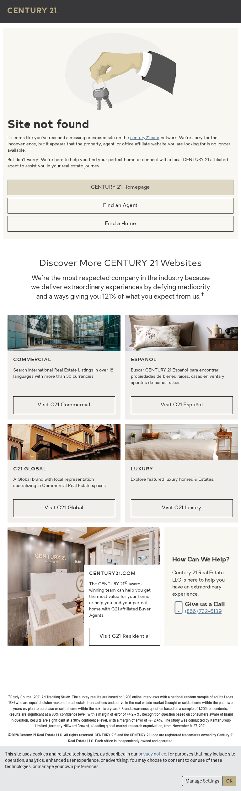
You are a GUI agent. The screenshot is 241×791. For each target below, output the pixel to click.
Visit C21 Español (182, 405)
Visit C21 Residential (124, 636)
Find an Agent (120, 205)
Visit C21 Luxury (181, 508)
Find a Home (120, 223)
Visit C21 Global (64, 508)
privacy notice (152, 754)
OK (229, 781)
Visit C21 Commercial (64, 405)
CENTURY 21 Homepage (120, 187)
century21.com (144, 138)
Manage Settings (202, 781)
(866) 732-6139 (203, 611)
